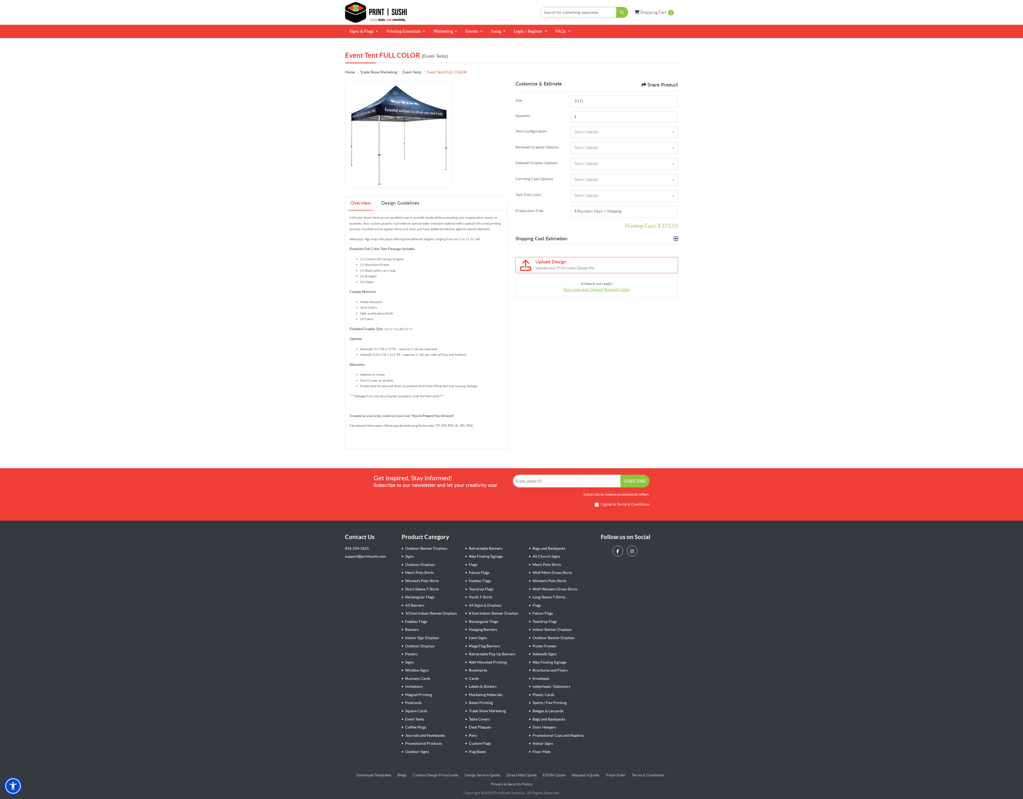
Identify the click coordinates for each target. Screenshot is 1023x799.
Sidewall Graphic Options (536, 163)
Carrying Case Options (534, 179)
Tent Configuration (531, 131)
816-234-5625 (357, 548)
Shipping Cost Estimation (541, 239)
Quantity (522, 116)
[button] (13, 786)
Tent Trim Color (528, 195)
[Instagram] (633, 551)
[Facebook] (618, 551)
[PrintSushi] (378, 12)
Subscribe (635, 481)
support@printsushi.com (365, 556)
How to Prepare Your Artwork (432, 415)
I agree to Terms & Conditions (625, 504)
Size (518, 100)
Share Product (662, 85)
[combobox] (624, 132)
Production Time (529, 211)
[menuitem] (363, 31)
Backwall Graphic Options (537, 147)
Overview (360, 203)
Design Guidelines (400, 203)
